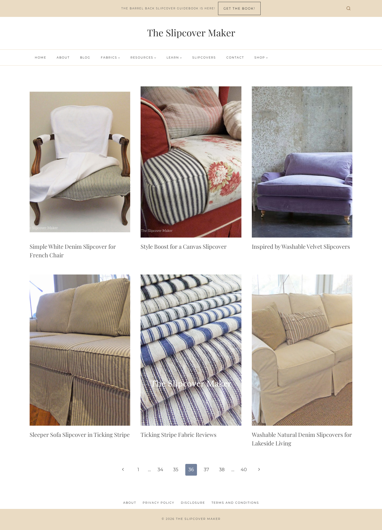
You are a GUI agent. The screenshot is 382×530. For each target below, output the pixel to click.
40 (244, 469)
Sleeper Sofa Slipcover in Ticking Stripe (80, 434)
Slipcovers (204, 57)
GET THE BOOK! (239, 8)
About (63, 57)
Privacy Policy (158, 503)
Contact (235, 57)
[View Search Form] (348, 8)
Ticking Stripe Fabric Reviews (178, 434)
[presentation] (80, 162)
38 (222, 469)
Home (40, 57)
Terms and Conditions (235, 503)
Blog (85, 57)
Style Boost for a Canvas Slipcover (184, 246)
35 (175, 469)
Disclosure (193, 503)
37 (206, 469)
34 (160, 469)
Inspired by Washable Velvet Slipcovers (301, 246)
